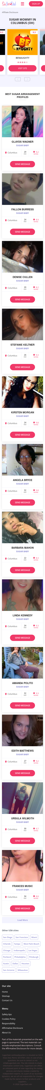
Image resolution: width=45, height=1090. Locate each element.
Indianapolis (19, 950)
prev (18, 79)
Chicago (6, 950)
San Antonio (8, 970)
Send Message (22, 164)
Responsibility (8, 1023)
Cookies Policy (8, 1019)
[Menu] (22, 3)
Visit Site (22, 68)
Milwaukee (23, 970)
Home (5, 991)
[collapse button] (22, 920)
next (27, 79)
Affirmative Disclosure (12, 1028)
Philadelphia (20, 957)
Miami (34, 937)
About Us (6, 1032)
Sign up (36, 3)
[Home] (9, 3)
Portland (7, 957)
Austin (6, 963)
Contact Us (7, 1000)
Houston (25, 963)
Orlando (6, 944)
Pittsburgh (33, 957)
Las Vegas (32, 950)
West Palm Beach (31, 944)
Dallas (15, 963)
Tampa (17, 944)
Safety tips (7, 1014)
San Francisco (22, 937)
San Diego (7, 937)
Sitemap (6, 996)
